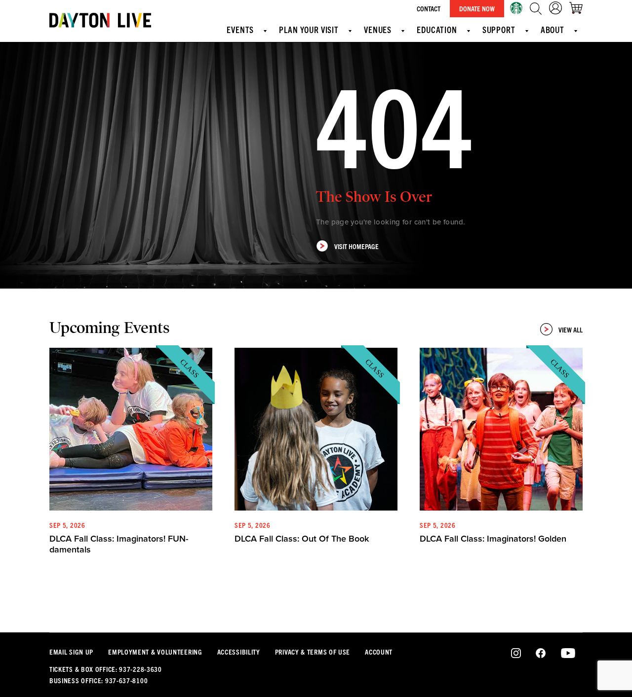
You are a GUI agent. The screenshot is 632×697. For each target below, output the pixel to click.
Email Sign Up (71, 651)
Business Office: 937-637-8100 (98, 680)
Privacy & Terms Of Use (312, 651)
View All (570, 329)
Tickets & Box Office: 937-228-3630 (105, 668)
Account (379, 651)
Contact (428, 8)
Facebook (541, 653)
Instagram (516, 653)
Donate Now (477, 8)
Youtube (568, 653)
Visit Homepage (356, 246)
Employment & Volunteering (155, 651)
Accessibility (238, 651)
